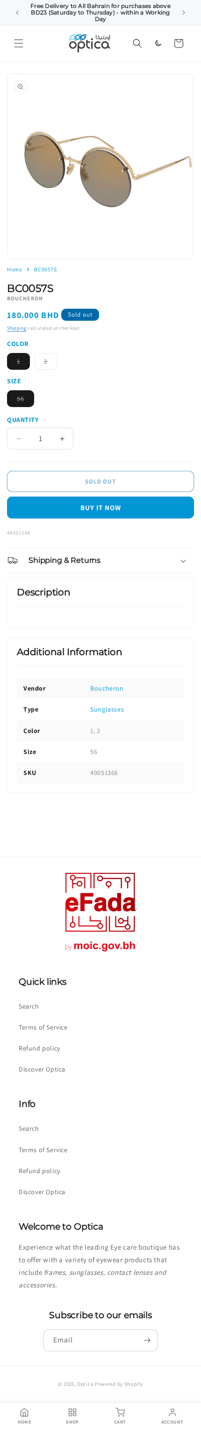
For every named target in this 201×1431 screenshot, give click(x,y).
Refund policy (39, 1048)
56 (25, 400)
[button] (18, 43)
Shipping (17, 328)
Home (14, 269)
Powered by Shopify (119, 1384)
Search (29, 1006)
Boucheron (106, 688)
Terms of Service (43, 1027)
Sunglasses (107, 709)
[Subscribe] (147, 1340)
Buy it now (100, 507)
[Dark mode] (158, 43)
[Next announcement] (183, 12)
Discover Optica (42, 1069)
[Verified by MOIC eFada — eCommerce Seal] (100, 951)
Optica (85, 1384)
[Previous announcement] (17, 12)
